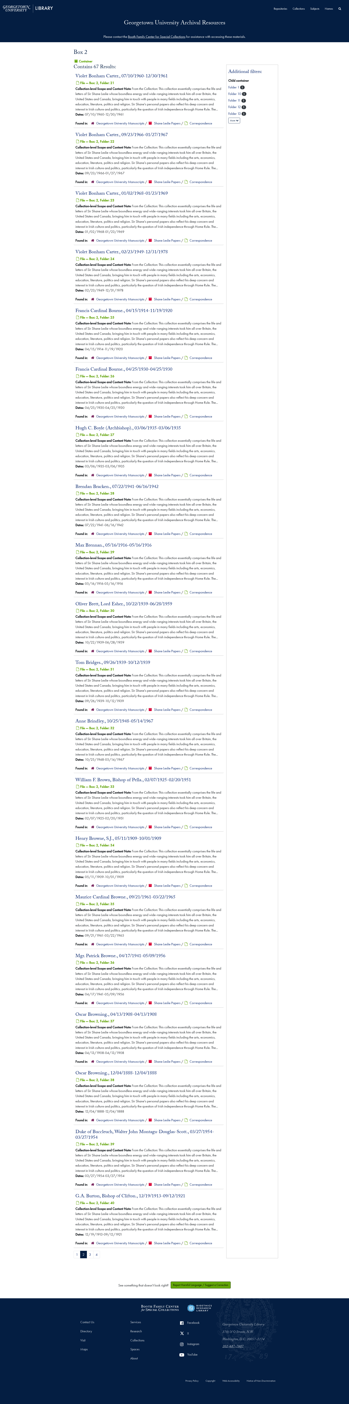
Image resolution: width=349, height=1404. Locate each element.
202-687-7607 (233, 1347)
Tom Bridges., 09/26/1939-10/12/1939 (112, 663)
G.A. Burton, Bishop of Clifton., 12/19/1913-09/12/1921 (130, 1197)
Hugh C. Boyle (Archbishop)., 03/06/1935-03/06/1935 (128, 429)
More (233, 120)
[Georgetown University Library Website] (28, 8)
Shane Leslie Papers (167, 123)
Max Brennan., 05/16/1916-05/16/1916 (113, 546)
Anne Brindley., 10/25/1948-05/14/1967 (114, 722)
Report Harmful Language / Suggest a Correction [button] (200, 1285)
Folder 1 (234, 87)
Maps (84, 1349)
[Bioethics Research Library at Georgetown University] (199, 1307)
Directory (86, 1331)
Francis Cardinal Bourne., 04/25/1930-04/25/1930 (123, 370)
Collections (299, 9)
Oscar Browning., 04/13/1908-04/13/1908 (116, 1015)
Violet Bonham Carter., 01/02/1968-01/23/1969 (121, 194)
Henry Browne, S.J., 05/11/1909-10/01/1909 (118, 839)
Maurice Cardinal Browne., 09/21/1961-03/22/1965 (125, 898)
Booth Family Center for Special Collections (156, 36)
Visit (82, 1340)
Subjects (314, 9)
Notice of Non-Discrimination (261, 1380)
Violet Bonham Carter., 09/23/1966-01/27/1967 (121, 135)
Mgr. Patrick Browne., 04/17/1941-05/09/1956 (120, 956)
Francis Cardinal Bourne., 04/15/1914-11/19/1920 (123, 311)
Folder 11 (234, 100)
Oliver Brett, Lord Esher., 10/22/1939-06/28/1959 (123, 605)
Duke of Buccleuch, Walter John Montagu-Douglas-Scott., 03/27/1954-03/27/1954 (144, 1135)
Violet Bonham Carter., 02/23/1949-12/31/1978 (121, 253)
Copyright (210, 1380)
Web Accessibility (231, 1380)
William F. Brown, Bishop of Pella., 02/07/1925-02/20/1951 (133, 781)
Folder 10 (235, 94)
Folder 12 (235, 107)
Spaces (134, 1349)
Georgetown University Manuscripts (120, 123)
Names (329, 9)
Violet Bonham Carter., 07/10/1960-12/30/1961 (121, 77)
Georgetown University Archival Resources (174, 23)
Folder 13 (235, 113)
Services (135, 1322)
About (134, 1358)
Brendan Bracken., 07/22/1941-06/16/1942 (117, 487)
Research (136, 1331)
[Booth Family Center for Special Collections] (159, 1307)
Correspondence (201, 123)
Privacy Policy (191, 1380)
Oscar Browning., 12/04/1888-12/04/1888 (116, 1074)
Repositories (280, 9)
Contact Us (87, 1322)
